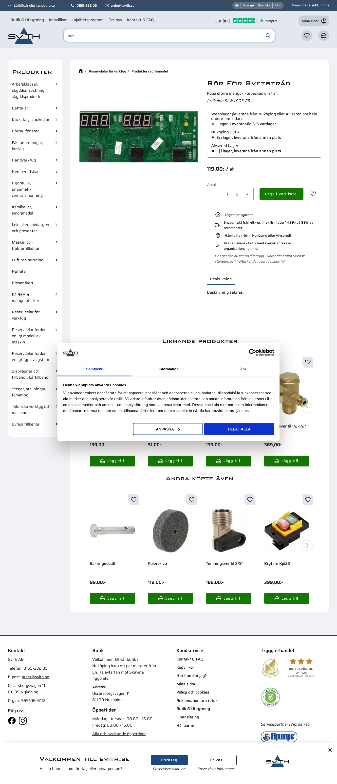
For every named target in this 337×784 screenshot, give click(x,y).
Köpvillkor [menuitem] (58, 20)
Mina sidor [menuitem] (185, 684)
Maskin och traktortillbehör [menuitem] (25, 245)
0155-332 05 (86, 5)
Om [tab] (243, 369)
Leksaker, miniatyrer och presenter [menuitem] (31, 228)
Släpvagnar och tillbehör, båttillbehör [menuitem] (31, 374)
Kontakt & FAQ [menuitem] (140, 20)
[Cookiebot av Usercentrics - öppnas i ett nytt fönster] (252, 352)
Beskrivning (221, 279)
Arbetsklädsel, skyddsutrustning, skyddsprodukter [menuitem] (28, 90)
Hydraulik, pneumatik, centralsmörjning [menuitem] (27, 189)
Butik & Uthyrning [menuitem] (27, 20)
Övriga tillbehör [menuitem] (25, 424)
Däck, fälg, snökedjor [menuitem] (30, 119)
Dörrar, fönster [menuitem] (25, 131)
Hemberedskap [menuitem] (25, 172)
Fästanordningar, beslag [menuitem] (27, 146)
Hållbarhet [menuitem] (186, 725)
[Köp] (281, 194)
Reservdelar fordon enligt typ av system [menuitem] (30, 356)
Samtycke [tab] (94, 369)
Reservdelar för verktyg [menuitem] (26, 315)
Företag (169, 760)
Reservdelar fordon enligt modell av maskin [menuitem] (29, 336)
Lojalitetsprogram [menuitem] (88, 20)
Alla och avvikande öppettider (119, 734)
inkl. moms (320, 5)
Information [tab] (169, 369)
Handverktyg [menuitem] (24, 160)
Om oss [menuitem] (115, 20)
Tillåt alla (239, 429)
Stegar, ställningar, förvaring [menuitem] (29, 392)
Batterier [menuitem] (20, 108)
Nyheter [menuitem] (19, 271)
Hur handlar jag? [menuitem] (191, 676)
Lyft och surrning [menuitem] (27, 260)
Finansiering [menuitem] (187, 717)
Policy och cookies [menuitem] (192, 692)
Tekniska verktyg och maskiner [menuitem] (31, 409)
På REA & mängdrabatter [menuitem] (25, 297)
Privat (216, 760)
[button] (306, 35)
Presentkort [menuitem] (22, 283)
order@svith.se (122, 5)
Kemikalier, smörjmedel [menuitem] (22, 210)
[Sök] (268, 35)
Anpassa (165, 429)
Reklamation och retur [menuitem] (196, 700)
